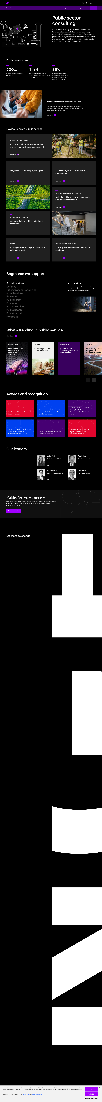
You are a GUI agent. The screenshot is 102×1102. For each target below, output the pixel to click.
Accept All (91, 1089)
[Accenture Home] (11, 3)
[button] (13, 511)
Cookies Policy (26, 1094)
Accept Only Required (91, 1094)
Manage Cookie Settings (91, 1098)
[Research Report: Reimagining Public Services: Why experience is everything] (17, 358)
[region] (51, 1093)
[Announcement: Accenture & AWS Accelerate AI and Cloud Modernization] (69, 358)
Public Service (10, 8)
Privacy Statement (37, 1094)
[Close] (99, 1088)
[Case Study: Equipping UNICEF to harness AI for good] (43, 358)
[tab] (28, 282)
